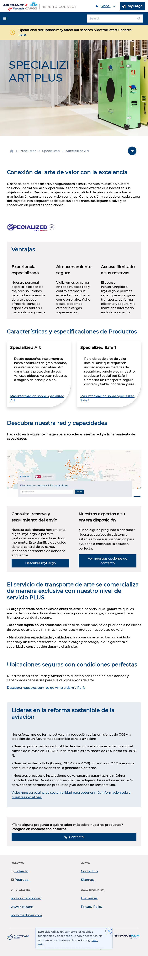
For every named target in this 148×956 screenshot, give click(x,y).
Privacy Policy (92, 907)
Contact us (89, 871)
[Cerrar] (108, 931)
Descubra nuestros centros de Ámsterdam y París (46, 688)
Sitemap (87, 880)
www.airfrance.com (26, 898)
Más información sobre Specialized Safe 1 (107, 398)
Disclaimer (89, 898)
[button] (5, 18)
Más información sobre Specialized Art (37, 398)
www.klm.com (22, 907)
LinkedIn (21, 871)
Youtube (22, 880)
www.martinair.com (26, 915)
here (22, 34)
